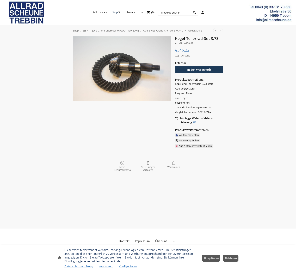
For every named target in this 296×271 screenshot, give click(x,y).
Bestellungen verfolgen (148, 168)
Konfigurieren (128, 266)
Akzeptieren (211, 258)
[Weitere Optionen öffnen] (142, 12)
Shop (76, 30)
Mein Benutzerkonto (122, 168)
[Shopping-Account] (203, 12)
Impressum (106, 266)
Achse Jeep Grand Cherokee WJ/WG (163, 30)
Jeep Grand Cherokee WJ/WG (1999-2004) (115, 30)
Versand (185, 55)
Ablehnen (231, 258)
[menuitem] (215, 30)
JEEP (85, 30)
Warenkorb (173, 167)
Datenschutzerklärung (78, 266)
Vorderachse (195, 30)
